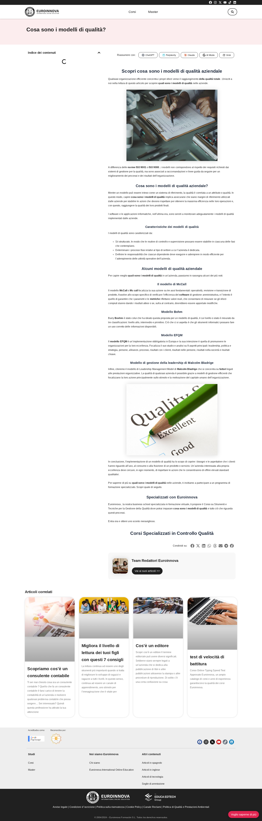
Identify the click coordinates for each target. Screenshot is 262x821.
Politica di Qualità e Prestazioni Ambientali (186, 807)
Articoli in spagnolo (152, 763)
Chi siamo (94, 763)
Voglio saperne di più (243, 814)
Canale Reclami (152, 807)
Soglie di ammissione (153, 783)
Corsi (132, 12)
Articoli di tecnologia (152, 776)
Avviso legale (60, 807)
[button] (232, 11)
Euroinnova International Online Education (111, 770)
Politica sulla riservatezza (110, 807)
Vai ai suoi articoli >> (147, 570)
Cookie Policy (133, 807)
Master (153, 12)
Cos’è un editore (152, 645)
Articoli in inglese (151, 770)
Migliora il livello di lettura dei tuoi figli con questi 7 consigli (102, 652)
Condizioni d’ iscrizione (82, 807)
